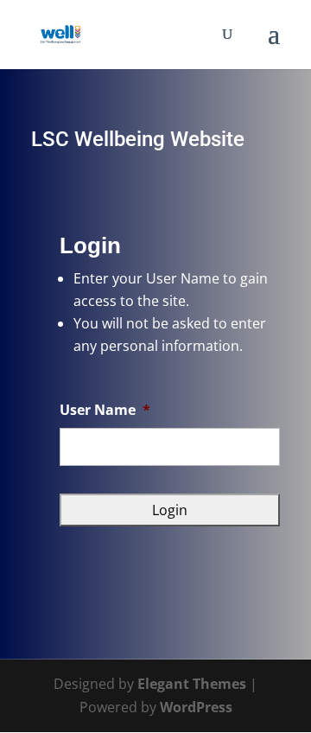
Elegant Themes (191, 683)
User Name (105, 410)
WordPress (196, 707)
